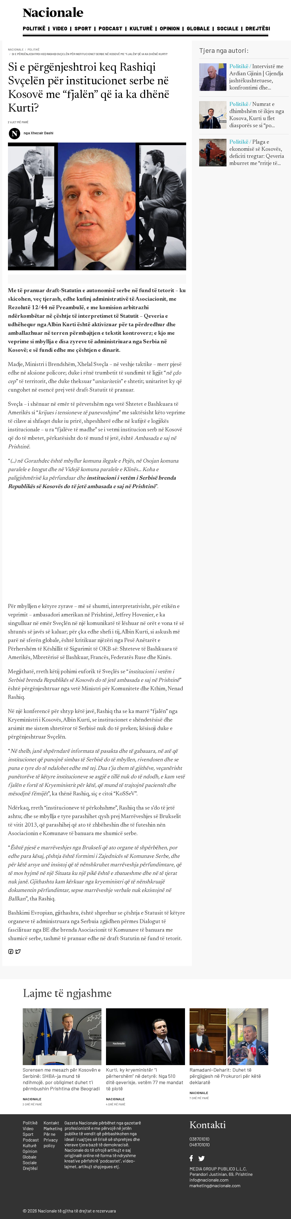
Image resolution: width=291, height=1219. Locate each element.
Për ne (49, 1134)
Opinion (170, 28)
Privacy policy (50, 1142)
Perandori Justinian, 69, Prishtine (221, 1174)
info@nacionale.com (209, 1179)
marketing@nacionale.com (215, 1185)
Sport (83, 28)
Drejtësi (258, 28)
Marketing (52, 1128)
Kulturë (141, 28)
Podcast (110, 28)
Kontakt (51, 1122)
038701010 (199, 1138)
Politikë (34, 28)
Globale (198, 28)
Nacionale (16, 49)
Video (60, 28)
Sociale (227, 28)
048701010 (200, 1144)
